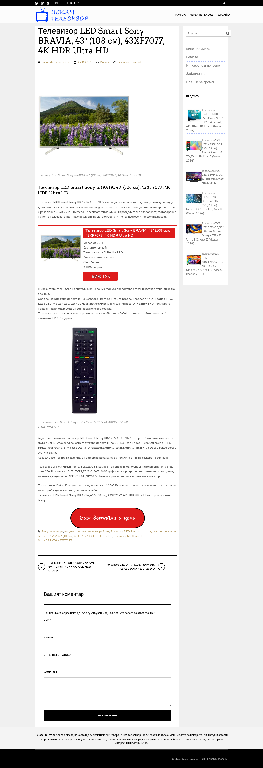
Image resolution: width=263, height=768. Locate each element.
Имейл (49, 637)
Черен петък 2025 (201, 14)
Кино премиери (198, 49)
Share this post (165, 531)
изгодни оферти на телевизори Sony (87, 531)
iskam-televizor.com (55, 62)
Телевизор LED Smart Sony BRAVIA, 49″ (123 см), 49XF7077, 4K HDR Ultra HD (72, 566)
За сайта (224, 14)
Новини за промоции (202, 82)
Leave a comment (129, 62)
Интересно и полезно (203, 65)
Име (47, 620)
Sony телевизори (52, 531)
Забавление (195, 74)
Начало (180, 14)
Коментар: (51, 672)
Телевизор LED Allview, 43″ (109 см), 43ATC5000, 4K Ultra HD (130, 566)
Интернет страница (58, 654)
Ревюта (104, 62)
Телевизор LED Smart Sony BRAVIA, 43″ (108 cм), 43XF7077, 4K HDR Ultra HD (101, 41)
